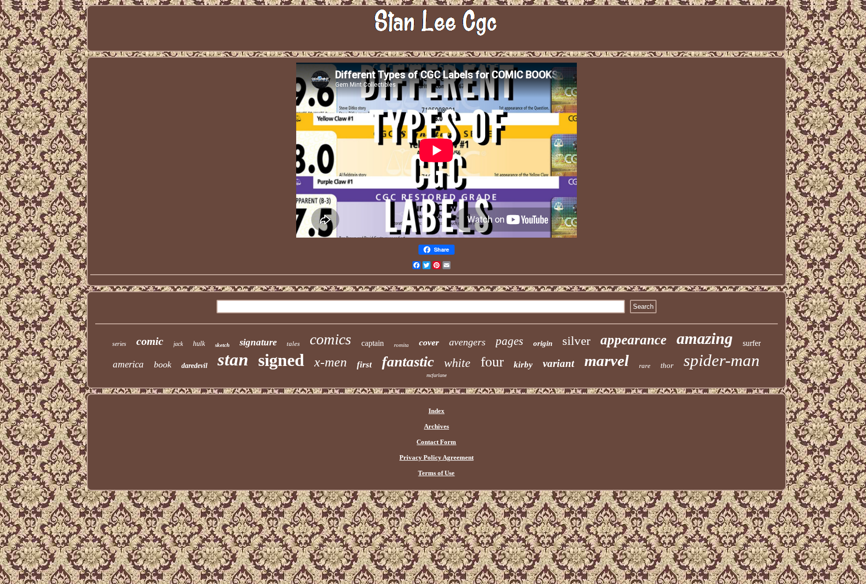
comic (149, 341)
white (457, 362)
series (119, 343)
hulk (199, 343)
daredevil (194, 365)
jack (178, 343)
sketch (222, 345)
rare (645, 365)
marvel (606, 360)
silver (576, 340)
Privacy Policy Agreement (436, 457)
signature (258, 342)
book (162, 364)
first (364, 364)
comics (330, 339)
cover (429, 342)
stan (233, 359)
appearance (633, 339)
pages (509, 341)
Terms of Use (436, 473)
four (492, 361)
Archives (436, 426)
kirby (523, 364)
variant (558, 363)
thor (667, 365)
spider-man (722, 360)
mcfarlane (436, 375)
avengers (467, 341)
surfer (752, 343)
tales (293, 343)
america (128, 364)
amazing (705, 338)
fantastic (408, 361)
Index (436, 411)
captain (372, 343)
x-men (330, 362)
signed (281, 360)
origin (542, 343)
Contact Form (436, 442)
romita (401, 345)
